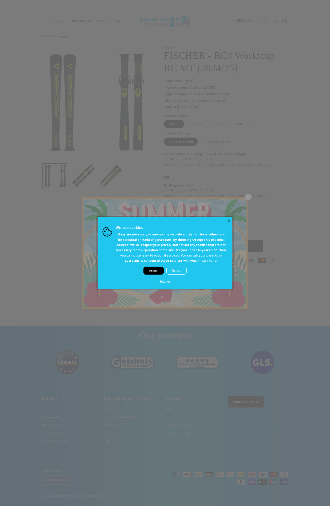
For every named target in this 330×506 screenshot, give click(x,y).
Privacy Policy (208, 260)
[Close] (229, 220)
